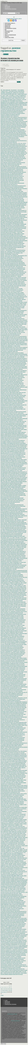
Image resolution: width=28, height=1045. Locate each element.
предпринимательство (6, 697)
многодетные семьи (19, 521)
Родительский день (5, 754)
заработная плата (11, 385)
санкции (8, 773)
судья (2, 834)
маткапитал (14, 491)
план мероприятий (19, 660)
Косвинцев (3, 445)
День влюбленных (15, 313)
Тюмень (10, 864)
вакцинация (12, 202)
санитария (24, 770)
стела (24, 822)
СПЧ (2, 821)
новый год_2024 (9, 584)
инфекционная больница (7, 407)
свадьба (19, 774)
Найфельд (18, 545)
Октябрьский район (18, 604)
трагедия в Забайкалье (17, 853)
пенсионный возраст (18, 648)
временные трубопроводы (7, 243)
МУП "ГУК (14, 537)
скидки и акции (21, 790)
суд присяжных (8, 833)
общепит (24, 595)
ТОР (16, 851)
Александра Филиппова (16, 125)
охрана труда (17, 628)
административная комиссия (12, 114)
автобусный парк (16, 110)
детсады (5, 333)
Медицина (7, 27)
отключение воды (21, 619)
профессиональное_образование (9, 723)
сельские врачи (17, 777)
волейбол (11, 235)
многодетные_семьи (6, 522)
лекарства (7, 465)
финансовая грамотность (7, 914)
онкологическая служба (14, 608)
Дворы (2, 307)
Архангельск (23, 148)
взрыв (20, 216)
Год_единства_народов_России (8, 280)
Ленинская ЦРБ (9, 466)
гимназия (7, 276)
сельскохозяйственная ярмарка (8, 780)
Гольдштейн (4, 283)
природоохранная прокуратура (18, 706)
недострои (23, 562)
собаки (25, 800)
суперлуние (13, 834)
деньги (2, 332)
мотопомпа (18, 530)
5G (6, 96)
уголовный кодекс (18, 868)
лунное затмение (21, 474)
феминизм (21, 904)
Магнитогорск (5, 478)
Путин (18, 730)
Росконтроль (23, 756)
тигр (20, 848)
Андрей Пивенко (20, 135)
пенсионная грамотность (7, 647)
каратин (11, 421)
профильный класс (21, 723)
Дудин (2, 357)
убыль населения (19, 866)
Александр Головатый (10, 121)
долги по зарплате (22, 347)
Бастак (23, 157)
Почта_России (14, 691)
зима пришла (12, 392)
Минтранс (17, 514)
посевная (19, 684)
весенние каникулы (5, 211)
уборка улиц (8, 866)
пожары (5, 675)
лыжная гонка (12, 476)
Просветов (22, 719)
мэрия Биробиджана (6, 541)
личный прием (4, 473)
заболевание (16, 374)
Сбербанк (22, 773)
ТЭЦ (7, 864)
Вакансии (7, 6)
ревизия (3, 740)
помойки (3, 681)
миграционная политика (6, 502)
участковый (18, 890)
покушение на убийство (12, 677)
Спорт (6, 33)
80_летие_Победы (14, 98)
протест (2, 721)
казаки (20, 415)
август (21, 105)
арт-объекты (22, 147)
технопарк (16, 848)
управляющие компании (6, 886)
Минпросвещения (5, 514)
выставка (3, 263)
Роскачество (9, 756)
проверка (11, 711)
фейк (23, 903)
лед (16, 462)
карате (7, 421)
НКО (23, 577)
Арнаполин (16, 147)
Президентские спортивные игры (16, 699)
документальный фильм (6, 347)
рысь (8, 766)
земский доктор (15, 391)
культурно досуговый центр (16, 455)
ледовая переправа (22, 462)
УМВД (14, 875)
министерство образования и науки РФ (17, 508)
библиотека (20, 166)
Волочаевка (3, 236)
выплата (17, 258)
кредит (15, 448)
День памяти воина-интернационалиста (14, 321)
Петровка (14, 655)
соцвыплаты (12, 808)
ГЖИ (25, 272)
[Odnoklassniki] (11, 20)
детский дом (19, 337)
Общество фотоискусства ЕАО (8, 600)
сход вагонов (9, 836)
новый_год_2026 (21, 585)
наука (11, 558)
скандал (15, 789)
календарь (14, 417)
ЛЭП (20, 477)
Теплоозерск (20, 842)
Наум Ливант (16, 558)
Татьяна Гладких (11, 838)
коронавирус (4, 443)
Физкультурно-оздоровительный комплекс (10, 910)
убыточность (4, 867)
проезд (2, 715)
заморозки (21, 383)
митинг (25, 515)
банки (19, 154)
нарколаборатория (5, 552)
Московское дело (20, 529)
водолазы (23, 228)
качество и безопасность (10, 422)
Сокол (25, 804)
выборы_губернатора (12, 254)
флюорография (4, 918)
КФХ (9, 459)
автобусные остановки (20, 109)
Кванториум (15, 424)
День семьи (15, 326)
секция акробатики (8, 777)
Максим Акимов (19, 481)
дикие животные (23, 340)
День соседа (21, 326)
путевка (15, 730)
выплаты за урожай (5, 259)
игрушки (20, 396)
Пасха (20, 640)
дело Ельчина (8, 311)
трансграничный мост (6, 855)
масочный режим (5, 489)
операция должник (15, 611)
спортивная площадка (17, 818)
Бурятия (16, 195)
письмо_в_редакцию (6, 660)
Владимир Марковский (12, 222)
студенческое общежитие (20, 827)
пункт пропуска (9, 730)
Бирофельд (15, 177)
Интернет (20, 406)
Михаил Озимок (14, 517)
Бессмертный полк (14, 165)
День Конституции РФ (13, 317)
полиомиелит (14, 678)
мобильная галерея (16, 522)
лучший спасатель (5, 476)
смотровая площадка (6, 800)
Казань (24, 415)
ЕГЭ (1, 361)
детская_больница (5, 336)
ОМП (13, 607)
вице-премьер (14, 221)
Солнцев (9, 806)
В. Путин (12, 200)
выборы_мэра (16, 255)
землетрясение (4, 391)
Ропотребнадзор (8, 755)
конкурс (2, 439)
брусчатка (16, 192)
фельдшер (16, 904)
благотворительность (6, 185)
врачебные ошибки (5, 242)
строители (14, 826)
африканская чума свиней (7, 153)
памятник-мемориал (10, 633)
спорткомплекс (4, 819)
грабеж (8, 292)
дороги (13, 352)
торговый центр (7, 852)
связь (13, 775)
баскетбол (19, 157)
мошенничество (10, 532)
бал (26, 153)
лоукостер (14, 474)
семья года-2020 (15, 781)
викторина (3, 221)
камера (8, 418)
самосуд (9, 770)
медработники (22, 495)
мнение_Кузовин (14, 518)
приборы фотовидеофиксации (8, 703)
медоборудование (8, 495)
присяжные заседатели (10, 708)
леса (9, 469)
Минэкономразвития (10, 515)
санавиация (14, 770)
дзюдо (13, 340)
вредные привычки (18, 242)
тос (12, 852)
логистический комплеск (14, 473)
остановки (21, 618)
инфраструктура (5, 409)
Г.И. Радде (8, 268)
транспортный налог (22, 858)
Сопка (11, 807)
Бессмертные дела (5, 165)
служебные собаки (17, 796)
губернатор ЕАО (23, 296)
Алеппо (10, 128)
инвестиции (24, 400)
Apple (10, 99)
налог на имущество (18, 547)
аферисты (23, 151)
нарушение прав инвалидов (17, 554)
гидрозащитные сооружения (17, 273)
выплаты (21, 258)
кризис (2, 451)
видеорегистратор (15, 218)
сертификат (18, 784)
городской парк (9, 285)
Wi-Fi (8, 101)
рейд (12, 745)
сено (12, 782)
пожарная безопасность (6, 673)
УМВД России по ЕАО (17, 877)
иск (5, 410)
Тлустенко (16, 849)
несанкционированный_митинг (8, 570)
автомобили (14, 111)
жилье (12, 372)
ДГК (5, 307)
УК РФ (19, 873)
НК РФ (20, 577)
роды (11, 754)
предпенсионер (18, 695)
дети (2, 333)
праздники (8, 693)
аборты (20, 101)
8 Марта (18, 96)
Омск (19, 607)
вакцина (7, 202)
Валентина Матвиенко (10, 205)
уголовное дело (23, 867)
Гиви (5, 273)
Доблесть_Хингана (15, 344)
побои (2, 665)
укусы (16, 874)
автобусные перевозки (6, 110)
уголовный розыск (5, 870)
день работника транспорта (12, 325)
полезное (20, 677)
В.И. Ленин (17, 200)
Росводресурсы (23, 755)
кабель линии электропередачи (14, 414)
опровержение (9, 614)
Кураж (23, 456)
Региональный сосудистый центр (13, 741)
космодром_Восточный (17, 445)
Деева (22, 307)
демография (15, 311)
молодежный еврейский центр (17, 525)
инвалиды (10, 400)
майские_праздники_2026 (13, 480)
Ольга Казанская (5, 607)
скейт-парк (10, 790)
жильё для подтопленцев (7, 373)
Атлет (13, 151)
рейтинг (20, 745)
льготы (17, 477)
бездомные (17, 158)
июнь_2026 (3, 414)
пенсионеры (19, 645)
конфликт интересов (11, 441)
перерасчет (8, 652)
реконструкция (15, 747)
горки (18, 283)
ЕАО (13, 357)
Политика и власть (10, 23)
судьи (23, 833)
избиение (3, 398)
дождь (18, 346)
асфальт (23, 150)
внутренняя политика (13, 226)
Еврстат (25, 359)
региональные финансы (11, 740)
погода (23, 665)
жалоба (24, 363)
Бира (2, 169)
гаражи (2, 270)
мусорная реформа (21, 539)
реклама (9, 747)
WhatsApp (4, 101)
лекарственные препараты (16, 465)
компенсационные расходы (14, 436)
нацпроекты (15, 560)
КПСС (14, 447)
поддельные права (10, 669)
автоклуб (8, 111)
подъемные (17, 671)
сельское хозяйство (18, 778)
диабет (17, 340)
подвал (16, 667)
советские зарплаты (14, 804)
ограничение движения (12, 603)
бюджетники (17, 196)
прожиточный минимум (10, 715)
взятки (2, 218)
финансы (3, 916)
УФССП (13, 890)
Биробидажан (19, 169)
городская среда (16, 284)
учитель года (8, 892)
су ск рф (18, 830)
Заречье (18, 385)
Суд (3, 833)
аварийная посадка (5, 102)
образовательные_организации (11, 593)
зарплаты (3, 387)
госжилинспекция (5, 289)
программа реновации (18, 712)
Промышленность (5, 719)
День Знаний (4, 317)
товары (21, 849)
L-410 (22, 99)
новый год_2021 (19, 582)
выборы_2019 (12, 252)
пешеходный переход (6, 658)
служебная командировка (7, 796)
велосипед (16, 210)
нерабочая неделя (18, 567)
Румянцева (22, 763)
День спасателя (4, 328)
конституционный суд (6, 440)
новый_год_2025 (13, 585)
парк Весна (17, 636)
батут (7, 158)
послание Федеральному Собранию (16, 685)
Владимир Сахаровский (20, 224)
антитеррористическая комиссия (9, 142)
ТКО (12, 849)
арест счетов (6, 147)
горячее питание (14, 287)
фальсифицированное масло (15, 895)
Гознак (18, 280)
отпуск (7, 625)
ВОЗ (11, 232)
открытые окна (4, 622)
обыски (11, 602)
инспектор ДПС (4, 406)
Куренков (7, 458)
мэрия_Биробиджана (16, 541)
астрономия (18, 150)
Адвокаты (3, 114)
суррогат (18, 834)
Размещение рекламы (10, 9)
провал (7, 711)
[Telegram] (9, 20)
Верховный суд (22, 210)
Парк (12, 636)
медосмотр (15, 495)
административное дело (7, 117)
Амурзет (15, 131)
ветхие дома (11, 214)
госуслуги (12, 291)
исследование (4, 413)
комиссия (23, 432)
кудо (14, 454)
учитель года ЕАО (15, 892)
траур (2, 859)
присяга (2, 708)
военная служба (12, 231)
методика (15, 500)
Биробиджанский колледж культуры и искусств (12, 176)
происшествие (4, 717)
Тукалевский (22, 862)
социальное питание (6, 812)
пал (19, 630)
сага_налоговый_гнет (21, 766)
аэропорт (17, 153)
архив (2, 150)
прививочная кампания (21, 703)
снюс (22, 800)
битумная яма (4, 179)
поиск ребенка (14, 675)
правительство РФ (22, 692)
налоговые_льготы (9, 550)
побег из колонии (19, 663)
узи (24, 871)
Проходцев (14, 725)
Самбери (15, 767)
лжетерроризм (4, 471)
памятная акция (19, 632)
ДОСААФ (3, 355)
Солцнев (17, 806)
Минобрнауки (5, 513)
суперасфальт (6, 834)
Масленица (20, 488)
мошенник (23, 530)
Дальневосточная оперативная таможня (15, 299)
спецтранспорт (14, 816)
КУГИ (2, 454)
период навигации (20, 652)
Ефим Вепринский (17, 363)
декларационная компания (7, 310)
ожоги (24, 603)
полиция (18, 680)
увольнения (16, 867)
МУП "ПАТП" (20, 537)
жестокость (10, 369)
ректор (21, 747)
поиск (8, 675)
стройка (2, 827)
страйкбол (17, 825)
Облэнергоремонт (5, 591)
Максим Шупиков (9, 482)
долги (16, 347)
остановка (15, 618)
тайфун (15, 837)
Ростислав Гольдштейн (15, 760)
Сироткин (6, 786)
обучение (19, 595)
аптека (23, 144)
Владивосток (4, 222)
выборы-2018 (23, 255)
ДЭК (7, 357)
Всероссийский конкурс (10, 248)
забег (11, 374)
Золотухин (9, 393)
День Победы (20, 322)
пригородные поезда (10, 704)
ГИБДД (2, 273)
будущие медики (12, 194)
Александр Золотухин (21, 121)
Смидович (13, 799)
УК (26, 871)
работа (18, 732)
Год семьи (16, 278)
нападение (3, 551)
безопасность (10, 161)
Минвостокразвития (5, 506)
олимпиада (7, 606)
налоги (17, 548)
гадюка (12, 268)
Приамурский (17, 701)
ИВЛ (7, 396)
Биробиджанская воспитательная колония (12, 171)
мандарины (15, 485)
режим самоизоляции (7, 744)
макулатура (16, 482)
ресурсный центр (14, 749)
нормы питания (4, 586)
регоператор (16, 743)
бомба (19, 189)
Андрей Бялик (22, 133)
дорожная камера (19, 352)
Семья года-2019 (7, 781)
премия (13, 700)
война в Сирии (20, 233)
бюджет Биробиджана (8, 196)
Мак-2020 (3, 481)
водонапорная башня (16, 229)
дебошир (12, 307)
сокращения (4, 806)
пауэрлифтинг (23, 641)
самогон (23, 767)
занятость (3, 384)
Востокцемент (15, 239)
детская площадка (15, 335)
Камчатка (16, 418)
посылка (19, 688)
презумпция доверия (6, 700)
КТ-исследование (14, 452)
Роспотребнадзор (10, 758)
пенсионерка (13, 645)
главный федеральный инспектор (11, 276)
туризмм (10, 863)
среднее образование (8, 821)
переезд (3, 652)
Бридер (8, 192)
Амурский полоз (4, 132)
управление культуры (14, 884)
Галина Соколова (13, 269)
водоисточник (11, 228)
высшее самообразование (7, 265)
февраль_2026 (4, 899)
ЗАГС (16, 376)
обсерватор (14, 595)
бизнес (24, 166)
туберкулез (16, 862)
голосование (13, 281)
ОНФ (10, 610)
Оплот (2, 613)
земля (9, 391)
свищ (11, 775)
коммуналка (14, 433)
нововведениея (20, 580)
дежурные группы (5, 309)
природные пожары (5, 706)
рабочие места (21, 733)
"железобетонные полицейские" (16, 91)
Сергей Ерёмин (22, 782)
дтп (26, 355)
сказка (11, 789)
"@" (1, 90)
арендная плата (23, 146)
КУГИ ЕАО (5, 454)
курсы (11, 458)
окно (8, 604)
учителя (2, 893)
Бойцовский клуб (15, 188)
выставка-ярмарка (9, 263)
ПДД (17, 643)
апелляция (3, 144)
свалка (23, 774)
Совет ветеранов (10, 803)
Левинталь (14, 461)
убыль (13, 866)
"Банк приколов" (6, 90)
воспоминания (8, 239)
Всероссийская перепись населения (9, 246)
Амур (11, 131)
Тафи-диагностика (20, 838)
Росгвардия (3, 756)
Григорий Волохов (19, 294)
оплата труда (23, 611)
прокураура (19, 718)
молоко (7, 526)
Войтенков (3, 235)
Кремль (13, 450)
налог (11, 547)
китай (19, 426)
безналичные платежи (11, 159)
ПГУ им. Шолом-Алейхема (9, 643)
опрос (14, 614)
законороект (4, 381)
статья (21, 822)
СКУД (21, 793)
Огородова (22, 602)
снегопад (18, 800)
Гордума (15, 283)
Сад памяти (3, 767)
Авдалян (25, 105)
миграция (12, 503)
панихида (21, 633)
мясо (22, 541)
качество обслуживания (6, 424)
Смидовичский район (21, 799)
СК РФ (20, 788)
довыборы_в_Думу (12, 346)
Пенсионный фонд (5, 649)
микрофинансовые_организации (9, 504)
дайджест (3, 299)
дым (5, 357)
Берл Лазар (7, 163)
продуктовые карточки (20, 714)
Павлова (7, 630)
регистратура (4, 743)
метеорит (10, 500)
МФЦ (13, 540)
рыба (9, 764)
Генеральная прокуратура (16, 270)
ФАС (7, 897)
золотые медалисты (17, 393)
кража (17, 447)
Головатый (3, 281)
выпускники (13, 259)
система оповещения (17, 786)
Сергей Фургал (11, 784)
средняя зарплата (18, 821)
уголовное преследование (7, 868)
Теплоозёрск (4, 844)
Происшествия (9, 31)
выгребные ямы (18, 257)
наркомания (13, 552)
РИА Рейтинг (23, 751)
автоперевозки (4, 113)
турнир (14, 863)
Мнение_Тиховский (22, 519)
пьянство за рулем (11, 732)
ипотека (11, 409)
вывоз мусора (10, 257)
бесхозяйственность (6, 166)
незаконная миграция (6, 565)
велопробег (10, 210)
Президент (15, 697)
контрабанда (21, 440)
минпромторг (19, 513)
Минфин (3, 515)
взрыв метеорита (19, 217)
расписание (16, 737)
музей (24, 532)
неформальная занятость (11, 573)
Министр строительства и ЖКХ (12, 511)
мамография (4, 485)
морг (3, 529)
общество (3, 599)
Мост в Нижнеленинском (9, 530)
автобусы (22, 110)
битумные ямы (4, 180)
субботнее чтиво (7, 832)
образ (9, 592)
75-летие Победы (11, 96)
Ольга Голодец (13, 606)
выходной (23, 265)
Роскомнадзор (16, 756)
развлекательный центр (19, 734)
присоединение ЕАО (6, 707)
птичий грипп (8, 729)
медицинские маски (13, 493)
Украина (13, 874)
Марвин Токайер (22, 485)
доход (11, 355)
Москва (14, 529)
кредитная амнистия (22, 448)
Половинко (23, 680)
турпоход (18, 863)
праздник (3, 693)
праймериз (13, 693)
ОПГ (9, 611)
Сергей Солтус (4, 784)
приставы (24, 707)
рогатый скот (17, 752)
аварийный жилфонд (13, 103)
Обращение (22, 593)
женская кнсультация (10, 366)
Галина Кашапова (5, 269)
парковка (22, 636)
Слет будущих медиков (18, 795)
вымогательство (5, 258)
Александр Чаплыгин (6, 125)
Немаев (7, 567)
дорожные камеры (13, 354)
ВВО (17, 206)
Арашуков (3, 146)
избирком (20, 398)
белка (19, 162)
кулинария (18, 454)
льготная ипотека (20, 476)
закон (6, 378)
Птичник (14, 729)
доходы (15, 355)
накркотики (3, 547)
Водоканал (18, 228)
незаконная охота (15, 565)
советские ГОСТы (5, 804)
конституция (14, 440)
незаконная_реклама (8, 566)
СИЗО (22, 785)
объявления (3, 602)
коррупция (22, 444)
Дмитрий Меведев (12, 343)
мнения (12, 521)
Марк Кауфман (11, 487)
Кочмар (8, 447)
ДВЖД (2, 306)
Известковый (4, 399)
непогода (11, 567)
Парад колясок (10, 634)
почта (2, 691)
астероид (12, 150)
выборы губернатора (12, 251)
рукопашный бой (15, 763)
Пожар (25, 671)
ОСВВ (21, 615)
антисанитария (4, 140)
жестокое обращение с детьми (8, 367)
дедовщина (18, 307)
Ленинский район (17, 466)
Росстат (2, 760)
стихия (20, 823)
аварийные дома (23, 102)
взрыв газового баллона (9, 217)
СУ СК (16, 829)
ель (9, 363)
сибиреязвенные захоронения (8, 785)
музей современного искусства (8, 533)
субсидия (23, 832)
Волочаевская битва (11, 236)
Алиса (19, 128)
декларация (17, 310)
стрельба (9, 826)
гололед (8, 281)
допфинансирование (6, 352)
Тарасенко (24, 837)
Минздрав (22, 506)
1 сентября (11, 95)
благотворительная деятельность (9, 184)
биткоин (20, 177)
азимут (10, 118)
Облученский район (17, 589)
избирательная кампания (11, 398)
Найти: (2, 81)
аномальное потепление (12, 136)
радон (7, 734)
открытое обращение (19, 621)
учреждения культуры (10, 893)
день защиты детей (19, 315)
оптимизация (19, 614)
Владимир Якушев (5, 225)
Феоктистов (7, 905)
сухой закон (3, 836)
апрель (20, 144)
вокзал (7, 235)
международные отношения (8, 498)
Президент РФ (4, 699)
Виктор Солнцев (22, 220)
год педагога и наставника (7, 278)
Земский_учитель (5, 392)
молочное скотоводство (15, 526)
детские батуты (14, 336)
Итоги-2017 (15, 413)
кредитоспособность (6, 450)
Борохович (18, 191)
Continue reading (4, 80)
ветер (20, 211)
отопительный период (6, 623)
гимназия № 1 (13, 276)
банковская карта (5, 155)
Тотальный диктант (18, 852)
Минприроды (12, 513)
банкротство (8, 157)
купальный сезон (5, 456)
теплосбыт (12, 845)
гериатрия (21, 272)
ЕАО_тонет (17, 357)
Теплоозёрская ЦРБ (12, 844)
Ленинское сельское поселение (14, 467)
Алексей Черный (5, 128)
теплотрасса (18, 845)
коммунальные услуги (21, 435)
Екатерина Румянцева (6, 362)
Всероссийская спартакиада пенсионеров (13, 246)
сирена (25, 785)
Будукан (24, 192)
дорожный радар (22, 354)
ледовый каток (23, 463)
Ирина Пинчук (16, 409)
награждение (23, 544)
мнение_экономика (5, 521)
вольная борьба (4, 237)
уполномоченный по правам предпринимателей (12, 878)
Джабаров (3, 340)
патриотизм (3, 641)
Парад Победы (18, 634)
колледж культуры (12, 430)
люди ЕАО (24, 477)
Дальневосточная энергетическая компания (11, 300)
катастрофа (16, 421)
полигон (2, 678)
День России (9, 326)
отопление (3, 625)
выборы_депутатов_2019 (7, 255)
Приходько (19, 708)
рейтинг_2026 (4, 747)
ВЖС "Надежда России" (13, 216)
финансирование (22, 912)
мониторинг (17, 528)
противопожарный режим (20, 722)
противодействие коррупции (11, 721)
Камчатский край (23, 418)
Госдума (20, 288)
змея (19, 392)
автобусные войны (10, 109)
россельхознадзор (19, 758)
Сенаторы (8, 782)
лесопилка (3, 470)
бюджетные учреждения (11, 199)
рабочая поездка (12, 733)
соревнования (16, 807)
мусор (14, 539)
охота (12, 628)
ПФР (21, 730)
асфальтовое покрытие (6, 151)
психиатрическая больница (7, 727)
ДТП (24, 355)
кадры (17, 415)
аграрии (18, 113)
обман (23, 591)
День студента (20, 328)
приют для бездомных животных (9, 710)
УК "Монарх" (14, 873)
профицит (3, 725)
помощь (7, 681)
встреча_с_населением (6, 250)
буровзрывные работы (8, 195)
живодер (15, 369)
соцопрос (16, 815)
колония (19, 430)
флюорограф (17, 916)
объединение (19, 600)
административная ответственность (10, 116)
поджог (17, 669)
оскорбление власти (14, 617)
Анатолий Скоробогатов (6, 133)
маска (16, 488)
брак (22, 191)
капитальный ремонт (12, 419)
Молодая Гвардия (5, 525)
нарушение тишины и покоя (7, 555)
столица (24, 823)
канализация (4, 419)
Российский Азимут (16, 759)
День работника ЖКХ (12, 324)
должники (10, 350)
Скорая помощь (16, 793)
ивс (10, 396)
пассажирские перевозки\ (12, 640)
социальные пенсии (5, 814)
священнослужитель (20, 775)
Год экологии (22, 278)
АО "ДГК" (18, 143)
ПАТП (23, 640)
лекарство (3, 466)
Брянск (20, 192)
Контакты (7, 7)
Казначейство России (6, 417)
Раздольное (7, 736)
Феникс (2, 905)
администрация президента (20, 117)
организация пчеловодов (9, 615)
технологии (18, 847)
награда (18, 544)
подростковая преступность (11, 670)
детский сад (7, 339)
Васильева (13, 206)
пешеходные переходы (15, 656)
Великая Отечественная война (13, 209)
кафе (20, 421)
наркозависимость (21, 551)
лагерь (25, 459)
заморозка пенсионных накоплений (9, 383)
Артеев (2, 148)
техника (13, 847)
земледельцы (22, 389)
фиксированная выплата (20, 911)
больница (24, 188)
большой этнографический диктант (9, 189)
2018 (17, 95)
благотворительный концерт (18, 185)
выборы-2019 (4, 257)
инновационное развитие (7, 404)
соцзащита (18, 808)
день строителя (12, 328)
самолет (19, 769)
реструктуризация (5, 749)
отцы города (16, 626)
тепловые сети (4, 842)
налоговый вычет (18, 550)
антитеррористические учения (8, 143)
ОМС (16, 607)
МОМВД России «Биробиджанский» (13, 527)
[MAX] (16, 20)
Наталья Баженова (5, 558)
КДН (7, 425)
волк (15, 235)
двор (23, 306)
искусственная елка (11, 410)
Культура (7, 32)
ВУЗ (16, 250)
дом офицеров (17, 350)
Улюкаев (8, 875)
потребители (4, 689)
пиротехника (13, 659)
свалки (2, 775)
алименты (15, 128)
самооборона (4, 770)
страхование (4, 826)
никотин (16, 577)
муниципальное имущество (13, 536)
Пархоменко (4, 639)
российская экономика (6, 759)
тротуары (23, 859)
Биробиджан (4, 170)
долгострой (19, 348)
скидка (15, 790)
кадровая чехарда (10, 415)
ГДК (9, 270)
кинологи (3, 426)
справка (21, 819)
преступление (4, 701)
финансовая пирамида (18, 914)
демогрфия (21, 311)
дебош (8, 307)
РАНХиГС (10, 737)
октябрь (11, 604)
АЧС (14, 153)
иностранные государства (19, 404)
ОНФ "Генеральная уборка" (18, 610)
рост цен (6, 760)
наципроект (3, 560)
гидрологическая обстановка (8, 274)
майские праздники (21, 478)
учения (22, 890)
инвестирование (17, 400)
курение (3, 458)
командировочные (12, 432)
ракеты (20, 736)
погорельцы (4, 666)
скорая (10, 793)
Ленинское (3, 467)
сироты (10, 786)
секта (2, 777)
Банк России (14, 154)
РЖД (18, 751)
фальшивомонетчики (15, 896)
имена (2, 400)
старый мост (11, 822)
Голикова (24, 280)
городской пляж (17, 285)
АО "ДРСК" (23, 143)
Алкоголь (10, 129)
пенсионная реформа (18, 647)
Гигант (8, 273)
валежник (6, 203)
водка (2, 228)
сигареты (18, 785)
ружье (9, 763)
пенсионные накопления (7, 648)
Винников (8, 221)
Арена (10, 146)
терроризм (8, 847)
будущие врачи (4, 194)
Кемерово (19, 425)
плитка (17, 662)
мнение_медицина (5, 519)
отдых (8, 619)
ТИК (23, 848)
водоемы (5, 228)
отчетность (8, 628)
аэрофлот (22, 153)
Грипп (2, 295)
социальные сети (14, 814)
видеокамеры (7, 218)
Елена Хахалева (4, 363)
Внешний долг (4, 226)
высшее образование (19, 263)
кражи (20, 447)
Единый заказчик (23, 361)
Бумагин (19, 194)
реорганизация (15, 748)
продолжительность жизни (7, 714)
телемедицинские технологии (17, 840)
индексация (19, 403)
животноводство (5, 370)
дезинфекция (12, 309)
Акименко (16, 118)
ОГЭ (19, 603)
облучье (24, 589)
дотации (7, 355)
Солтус (13, 806)
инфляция (20, 407)
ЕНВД (11, 363)
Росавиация (16, 755)
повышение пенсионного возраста (12, 665)
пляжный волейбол (5, 663)
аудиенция (18, 151)
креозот (17, 450)
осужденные (4, 619)
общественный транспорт (20, 597)
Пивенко (13, 658)
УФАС (11, 889)
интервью (15, 406)
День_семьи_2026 (19, 330)
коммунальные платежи (10, 435)
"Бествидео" (14, 90)
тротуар (19, 859)
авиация (10, 107)
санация (19, 770)
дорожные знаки (5, 354)
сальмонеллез (9, 767)
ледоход (3, 465)
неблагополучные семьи (7, 562)
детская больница (12, 333)
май (10, 478)
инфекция (15, 407)
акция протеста (4, 120)
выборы (23, 250)
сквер (19, 789)
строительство (21, 826)
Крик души (6, 451)
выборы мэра (21, 251)
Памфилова (12, 632)
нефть (19, 573)
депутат (6, 332)
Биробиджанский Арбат (17, 173)
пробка (19, 710)
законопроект (20, 380)
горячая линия (6, 287)
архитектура (6, 150)
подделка (3, 669)
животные (11, 370)
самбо (19, 767)
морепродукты (9, 529)
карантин (3, 421)
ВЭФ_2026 (15, 266)
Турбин (2, 863)
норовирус (11, 586)
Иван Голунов (19, 395)
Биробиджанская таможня (19, 172)
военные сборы (20, 231)
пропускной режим (14, 719)
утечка (17, 888)
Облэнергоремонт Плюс (16, 591)
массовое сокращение (14, 489)
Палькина (6, 632)
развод (2, 736)
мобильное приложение (9, 524)
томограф (3, 851)
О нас (6, 5)
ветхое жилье (18, 214)
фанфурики (23, 896)
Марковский (3, 488)
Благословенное (15, 181)
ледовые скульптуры (6, 463)
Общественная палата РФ (7, 597)
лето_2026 (19, 470)
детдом (23, 332)
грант (18, 292)
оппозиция (11, 613)
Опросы (7, 36)
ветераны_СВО (4, 214)
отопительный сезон (17, 623)
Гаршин (6, 270)
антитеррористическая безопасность (17, 140)
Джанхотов (8, 340)
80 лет (22, 96)
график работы (11, 294)
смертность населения (12, 797)
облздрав (9, 589)
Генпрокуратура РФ (13, 272)
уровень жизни (16, 886)
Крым (16, 451)
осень (7, 617)
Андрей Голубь (4, 135)
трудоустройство (5, 862)
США (12, 837)
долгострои (13, 348)
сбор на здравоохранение (10, 774)
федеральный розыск (6, 903)
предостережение (9, 695)
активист (21, 118)
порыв (7, 682)
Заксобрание (10, 381)
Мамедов (12, 484)
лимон (9, 471)
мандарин (9, 485)
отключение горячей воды (7, 621)
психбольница (19, 726)
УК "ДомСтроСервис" (6, 873)
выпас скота (12, 258)
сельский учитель (8, 778)
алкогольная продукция (18, 129)
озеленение (4, 604)
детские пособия (5, 337)
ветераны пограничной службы (13, 213)
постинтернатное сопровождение (9, 688)
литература (14, 471)
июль (19, 413)
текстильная (6, 840)
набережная (11, 543)
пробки (22, 710)
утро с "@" (7, 889)
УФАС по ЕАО (16, 889)
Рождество (23, 754)
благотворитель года (6, 183)
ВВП (19, 206)
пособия (25, 686)
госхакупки (18, 291)
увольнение (10, 867)
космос (25, 445)
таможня (19, 837)
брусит (12, 192)
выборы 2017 (4, 251)
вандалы (8, 206)
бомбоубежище (4, 191)
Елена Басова (14, 362)
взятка (25, 217)
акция (25, 118)
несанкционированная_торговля (9, 569)
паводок (12, 630)
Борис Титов (11, 191)
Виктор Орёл (15, 220)
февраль (22, 897)
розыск (2, 755)
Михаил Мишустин (5, 517)
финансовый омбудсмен (18, 915)
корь (26, 444)
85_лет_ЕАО (3, 99)
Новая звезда (7, 578)
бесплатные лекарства (15, 163)
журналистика (19, 373)
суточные (23, 834)
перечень (13, 652)
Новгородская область (17, 578)
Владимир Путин (10, 224)
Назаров (7, 545)
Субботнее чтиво (9, 37)
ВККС (22, 221)
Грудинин (5, 295)
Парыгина (9, 639)
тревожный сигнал (8, 859)
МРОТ (16, 532)
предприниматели (13, 696)
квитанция (3, 425)
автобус (15, 107)
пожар (21, 671)
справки (25, 819)
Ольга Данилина (21, 606)
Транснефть (13, 856)
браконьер (3, 192)
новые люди (22, 581)
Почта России (6, 691)
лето (15, 470)
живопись (20, 369)
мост (2, 530)
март (7, 488)
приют (23, 708)
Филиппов (9, 912)
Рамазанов (3, 737)
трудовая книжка (9, 860)
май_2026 (14, 478)
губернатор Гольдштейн (12, 296)
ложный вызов (23, 473)
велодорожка (4, 210)
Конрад (6, 439)
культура (7, 455)
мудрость (20, 532)
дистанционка (13, 341)
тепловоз (21, 841)
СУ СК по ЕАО (21, 829)
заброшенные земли (9, 376)
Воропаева (16, 237)
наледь (8, 547)
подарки (3, 667)
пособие (21, 686)
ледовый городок (15, 463)
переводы (22, 651)
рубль (2, 763)
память (17, 633)
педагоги (13, 644)
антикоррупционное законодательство (10, 139)
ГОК (21, 280)
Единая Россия (6, 361)
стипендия (16, 823)
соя (24, 815)
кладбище (18, 428)
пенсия (11, 649)
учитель (3, 892)
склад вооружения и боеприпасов (9, 792)
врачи (11, 242)
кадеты (4, 415)
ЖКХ (6, 29)
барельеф (13, 157)
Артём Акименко (8, 148)
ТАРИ (2, 838)
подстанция (21, 670)
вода (19, 226)
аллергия (3, 131)
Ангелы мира (15, 133)
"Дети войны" (20, 90)
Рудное (5, 763)
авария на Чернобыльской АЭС (11, 105)
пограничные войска (12, 666)
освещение (3, 617)
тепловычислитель (12, 842)
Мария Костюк (4, 487)
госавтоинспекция (5, 288)
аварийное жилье (14, 102)
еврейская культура (11, 358)
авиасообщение (4, 107)
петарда (6, 654)
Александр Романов (11, 124)
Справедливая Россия (13, 819)
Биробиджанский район (6, 177)
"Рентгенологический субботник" (9, 94)
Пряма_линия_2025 (22, 725)
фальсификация (4, 895)
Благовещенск (11, 180)
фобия (12, 918)
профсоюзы (8, 725)
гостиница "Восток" (5, 291)
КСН (8, 452)
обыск (8, 602)
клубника (6, 429)
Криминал (12, 451)
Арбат (7, 146)
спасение (7, 816)
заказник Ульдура (15, 377)
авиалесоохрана (19, 106)
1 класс (3, 95)
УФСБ (24, 889)
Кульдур (3, 455)
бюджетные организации (10, 198)
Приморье (18, 704)
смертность (3, 797)
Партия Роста (20, 637)
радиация (3, 734)
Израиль (22, 399)
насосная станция (20, 556)
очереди (23, 628)
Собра (17, 801)
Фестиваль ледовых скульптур (8, 908)
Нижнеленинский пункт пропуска (9, 574)
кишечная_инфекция (10, 428)
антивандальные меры (13, 137)
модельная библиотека (21, 524)
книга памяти (11, 429)
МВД (26, 491)
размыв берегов (14, 736)
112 (15, 95)
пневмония (12, 663)
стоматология (10, 825)
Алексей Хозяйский (21, 127)
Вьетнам (8, 266)
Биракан (5, 169)
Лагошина (3, 461)
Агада (9, 113)
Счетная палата (17, 836)
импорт (5, 400)
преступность (10, 701)
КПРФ (11, 447)
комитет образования (6, 433)
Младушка (3, 518)
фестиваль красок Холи (16, 907)
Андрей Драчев (12, 135)
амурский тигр (12, 132)
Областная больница (15, 588)
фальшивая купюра (5, 896)
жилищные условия (5, 372)
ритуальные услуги (5, 752)
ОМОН (10, 607)
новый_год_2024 (5, 585)
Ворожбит (11, 237)
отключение (13, 619)
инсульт (10, 406)
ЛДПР (9, 461)
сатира (18, 773)
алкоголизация (4, 129)
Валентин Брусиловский (15, 203)
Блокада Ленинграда (14, 187)
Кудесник (10, 454)
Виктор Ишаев (8, 220)
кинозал (24, 425)
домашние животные (12, 351)
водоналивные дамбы (6, 229)
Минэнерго (18, 515)
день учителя (6, 329)
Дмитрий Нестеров (5, 344)
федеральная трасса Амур (7, 901)
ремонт (2, 748)
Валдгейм (17, 202)
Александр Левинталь (15, 122)
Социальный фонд (9, 815)
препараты (17, 700)
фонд (19, 918)
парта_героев (4, 637)
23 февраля (22, 95)
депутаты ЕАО (17, 332)
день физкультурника (15, 329)
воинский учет (10, 233)
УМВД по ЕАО (19, 875)
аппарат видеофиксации (12, 144)
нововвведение (4, 580)
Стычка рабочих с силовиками (8, 829)
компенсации (4, 436)
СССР (6, 822)
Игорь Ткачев (14, 396)
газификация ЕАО (20, 268)
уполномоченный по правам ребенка (10, 879)
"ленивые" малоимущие (6, 92)
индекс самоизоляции (19, 402)
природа (23, 704)
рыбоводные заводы (20, 764)
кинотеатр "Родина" (10, 426)
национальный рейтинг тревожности (14, 559)
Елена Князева (22, 362)
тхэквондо (3, 864)
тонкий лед (8, 851)
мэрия (25, 540)
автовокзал (3, 111)
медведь (12, 492)
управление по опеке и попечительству (13, 884)
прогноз (16, 711)
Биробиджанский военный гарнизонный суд (11, 174)
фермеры (12, 905)
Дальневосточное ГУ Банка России (9, 302)
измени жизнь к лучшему (13, 399)
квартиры (20, 424)
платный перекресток (6, 662)
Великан (3, 207)
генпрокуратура (4, 272)
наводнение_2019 (11, 544)
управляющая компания (20, 885)
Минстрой (12, 514)
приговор (3, 704)
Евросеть (20, 359)
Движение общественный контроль (13, 306)
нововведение (12, 580)
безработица (14, 162)
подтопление (4, 671)
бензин (23, 162)
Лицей (19, 471)
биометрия (24, 168)
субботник (14, 832)
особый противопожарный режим (12, 617)
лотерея (10, 474)
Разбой (11, 734)
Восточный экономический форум (16, 240)
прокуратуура (12, 718)
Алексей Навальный (11, 127)
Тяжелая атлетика (21, 864)
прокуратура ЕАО (5, 718)
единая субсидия (14, 361)
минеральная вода (15, 506)
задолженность (4, 377)
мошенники (3, 532)
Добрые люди (23, 344)
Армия (11, 147)
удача (8, 871)
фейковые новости (8, 904)
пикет (17, 658)
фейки (2, 904)
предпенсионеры (5, 696)
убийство (3, 866)
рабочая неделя (4, 733)
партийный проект (12, 637)
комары (19, 432)
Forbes (14, 99)
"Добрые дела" (4, 91)
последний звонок (14, 686)
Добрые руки (4, 346)
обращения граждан (6, 595)
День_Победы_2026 (9, 330)
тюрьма (14, 864)
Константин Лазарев (13, 439)
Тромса (15, 859)
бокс (21, 188)
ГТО (25, 295)
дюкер (10, 357)
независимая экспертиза (7, 563)
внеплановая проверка (18, 225)
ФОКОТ (16, 918)
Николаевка (20, 574)
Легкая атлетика (21, 461)
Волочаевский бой (21, 236)
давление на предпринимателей (15, 298)
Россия (23, 759)
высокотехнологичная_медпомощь (15, 262)
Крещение (22, 450)
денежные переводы (6, 313)
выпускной (18, 259)
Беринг (2, 163)
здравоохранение (14, 389)
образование (14, 592)
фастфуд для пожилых (14, 897)
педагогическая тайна (20, 644)
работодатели (23, 732)
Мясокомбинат (4, 543)
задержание (20, 376)
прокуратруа (17, 717)
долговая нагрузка (5, 348)
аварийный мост (23, 103)
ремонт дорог (7, 748)
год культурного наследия (19, 277)
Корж (22, 441)
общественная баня (5, 596)
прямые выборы (11, 726)
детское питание (14, 339)
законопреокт (13, 380)
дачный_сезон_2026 (21, 304)
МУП (21, 536)
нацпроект (9, 560)
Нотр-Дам (16, 586)
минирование (4, 508)
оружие (18, 615)
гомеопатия (10, 283)
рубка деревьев (19, 762)
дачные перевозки (11, 304)
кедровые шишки (12, 425)
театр (2, 840)
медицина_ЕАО (4, 493)
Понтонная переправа (14, 681)
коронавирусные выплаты (13, 443)
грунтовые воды (12, 295)
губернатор (3, 296)
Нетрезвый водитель (15, 571)
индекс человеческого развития (8, 403)
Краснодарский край (8, 448)
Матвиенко (23, 489)
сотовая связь (23, 807)
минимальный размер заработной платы (11, 507)
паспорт (14, 639)
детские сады (12, 337)
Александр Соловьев (21, 124)
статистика (17, 822)
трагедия (8, 853)
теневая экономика (14, 841)
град (11, 292)
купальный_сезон (13, 456)
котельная (3, 447)
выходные (3, 266)
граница (15, 292)
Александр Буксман (13, 120)
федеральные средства (19, 901)
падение (16, 630)
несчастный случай (5, 571)
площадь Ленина (23, 662)
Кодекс (6, 430)
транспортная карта (12, 858)
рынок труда (4, 766)
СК (13, 788)
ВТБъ (13, 250)
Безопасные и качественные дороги (11, 161)
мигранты (20, 500)
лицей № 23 (24, 471)
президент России (22, 697)
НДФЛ (20, 560)
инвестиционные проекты (7, 402)
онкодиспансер (4, 608)
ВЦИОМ (19, 250)
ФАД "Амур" (19, 893)
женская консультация (21, 366)
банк (2, 154)
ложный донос (4, 474)
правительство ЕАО (13, 692)
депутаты (10, 332)
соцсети (21, 815)
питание (13, 660)
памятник (3, 633)
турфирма (23, 863)
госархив (11, 288)
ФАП (2, 897)
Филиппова (15, 912)
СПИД (19, 816)
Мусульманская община (6, 540)
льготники (3, 477)
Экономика (8, 24)
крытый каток (20, 451)
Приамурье (24, 701)
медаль (2, 492)
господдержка (12, 289)
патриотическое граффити (13, 641)
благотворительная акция (17, 183)
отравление (12, 625)
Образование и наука (10, 28)
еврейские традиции (6, 359)
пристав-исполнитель (16, 707)
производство (19, 715)
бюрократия (7, 200)
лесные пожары (21, 469)
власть (11, 225)
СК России (16, 788)
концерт (19, 441)
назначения (12, 545)
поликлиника (7, 678)
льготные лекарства (11, 477)
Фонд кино (24, 918)
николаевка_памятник (6, 576)
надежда (3, 545)
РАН (7, 737)
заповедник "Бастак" (18, 384)
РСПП (13, 762)
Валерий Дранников (21, 205)
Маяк (23, 491)
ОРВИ (2, 615)
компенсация (24, 436)
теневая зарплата (5, 841)
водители (23, 226)
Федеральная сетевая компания (15, 900)
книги (16, 429)
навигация (22, 543)
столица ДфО (4, 825)
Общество (7, 25)
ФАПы (4, 897)
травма (4, 853)
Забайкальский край (5, 374)
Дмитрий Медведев (22, 343)
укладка (9, 874)
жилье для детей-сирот (20, 372)
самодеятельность (5, 769)
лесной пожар (13, 469)
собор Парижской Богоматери (8, 801)
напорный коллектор (11, 551)
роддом (22, 752)
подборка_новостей (10, 667)
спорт (22, 816)
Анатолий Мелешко (20, 132)
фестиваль (18, 905)
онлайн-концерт (5, 610)
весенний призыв (14, 211)
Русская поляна (4, 764)
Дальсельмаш (15, 303)
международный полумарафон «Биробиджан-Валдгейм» (12, 498)
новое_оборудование (13, 581)
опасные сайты (4, 611)
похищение (23, 689)
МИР (22, 515)
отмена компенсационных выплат (16, 622)
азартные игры (4, 118)
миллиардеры (20, 504)
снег (14, 800)
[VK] (13, 20)
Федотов (13, 903)
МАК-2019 (23, 480)
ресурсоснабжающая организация (9, 751)
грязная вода (20, 295)
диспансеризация (5, 341)
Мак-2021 (7, 481)
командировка (4, 432)
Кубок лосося (22, 452)
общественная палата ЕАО (17, 596)
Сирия (2, 786)
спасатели (3, 816)
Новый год (12, 582)
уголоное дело (13, 870)
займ (9, 377)
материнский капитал (6, 491)
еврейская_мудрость (21, 358)
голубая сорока (20, 281)
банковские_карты (13, 155)
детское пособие (23, 339)
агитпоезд (13, 113)
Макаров (12, 481)
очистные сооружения (15, 629)
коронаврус (23, 443)
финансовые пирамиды (6, 915)
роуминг (6, 762)
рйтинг (12, 752)
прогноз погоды (22, 711)
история (9, 413)
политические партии (10, 680)
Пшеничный (4, 732)
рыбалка (13, 764)
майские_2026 (4, 480)
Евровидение (14, 359)
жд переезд (3, 365)
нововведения (4, 581)
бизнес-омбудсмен (17, 168)
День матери (10, 318)
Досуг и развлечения (10, 34)
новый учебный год (18, 584)
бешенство (14, 166)
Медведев (7, 492)
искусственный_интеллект (7, 411)
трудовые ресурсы (18, 860)
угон (21, 870)
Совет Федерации (19, 803)
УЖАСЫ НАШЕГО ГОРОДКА (16, 871)
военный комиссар (5, 232)
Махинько (19, 491)
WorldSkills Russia (14, 101)
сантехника (13, 773)
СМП (12, 800)
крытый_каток (4, 452)
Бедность (11, 158)
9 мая (7, 99)
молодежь (3, 526)
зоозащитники (4, 395)
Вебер (22, 206)
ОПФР (24, 614)
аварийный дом (4, 103)
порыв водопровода (14, 682)
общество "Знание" (10, 599)
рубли (24, 762)
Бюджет (20, 195)
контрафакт (3, 441)
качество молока (20, 422)
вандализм (3, 206)
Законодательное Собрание (15, 378)
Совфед (21, 804)
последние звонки (5, 686)
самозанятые (13, 769)
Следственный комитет (6, 795)
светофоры (7, 775)
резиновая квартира (18, 744)
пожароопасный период (11, 674)
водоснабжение (4, 231)
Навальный (17, 543)
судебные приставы (17, 833)
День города (8, 314)
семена (18, 780)
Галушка (20, 269)
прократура (11, 717)
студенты (11, 827)
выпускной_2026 (5, 261)
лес (7, 469)
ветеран (24, 211)
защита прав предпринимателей (9, 388)
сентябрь (15, 782)
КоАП (21, 429)
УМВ (12, 875)
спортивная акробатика (6, 818)
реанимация (21, 738)
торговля (19, 851)
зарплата (22, 385)
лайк (7, 461)
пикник (21, 658)
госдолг (16, 288)
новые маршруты (5, 582)
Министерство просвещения (8, 510)
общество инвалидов (20, 599)
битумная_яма (10, 179)
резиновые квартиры (6, 745)
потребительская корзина (13, 689)
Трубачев (3, 860)
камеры (12, 418)
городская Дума (8, 284)
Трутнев (11, 862)
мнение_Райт (13, 519)
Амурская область (21, 131)
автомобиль (20, 111)
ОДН (21, 603)
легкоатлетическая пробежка (8, 462)
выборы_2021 (19, 252)
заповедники (4, 385)
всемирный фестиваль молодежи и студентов (12, 244)
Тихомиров (8, 849)
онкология (22, 608)
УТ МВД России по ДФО (9, 888)
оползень (6, 613)
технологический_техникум (7, 848)
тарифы (5, 838)
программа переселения (6, 712)
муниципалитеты (9, 534)
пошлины (20, 691)
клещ (22, 428)
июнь (22, 413)
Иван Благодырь (12, 395)
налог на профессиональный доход (13, 547)
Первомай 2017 (9, 651)
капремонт (20, 419)
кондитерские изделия (21, 437)
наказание (23, 545)
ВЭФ (11, 266)
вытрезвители (17, 265)
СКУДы (25, 793)
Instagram (18, 99)
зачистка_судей (23, 387)
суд (1, 833)
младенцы (20, 517)
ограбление (3, 603)
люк (1, 478)
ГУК (1, 298)
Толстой (25, 849)
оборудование (4, 592)
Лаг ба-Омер (20, 459)
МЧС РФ (20, 540)
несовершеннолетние (21, 570)
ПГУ (2, 643)
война (15, 233)
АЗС (13, 118)
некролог (16, 566)
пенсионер (7, 645)
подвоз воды (21, 667)
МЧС (16, 540)
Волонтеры (20, 235)
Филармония (4, 912)
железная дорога (10, 365)
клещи (2, 429)
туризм (6, 863)
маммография (17, 484)
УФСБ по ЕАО (4, 890)
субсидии (19, 832)
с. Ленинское (13, 766)
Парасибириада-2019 (6, 636)
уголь (18, 870)
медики (16, 492)
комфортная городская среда (8, 437)
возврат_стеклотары (17, 232)
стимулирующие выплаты (7, 823)
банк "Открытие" (7, 154)
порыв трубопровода (12, 684)
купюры (20, 456)
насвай (9, 556)
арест (2, 147)
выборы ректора (5, 252)
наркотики (7, 554)
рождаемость (16, 754)
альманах (7, 131)
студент (6, 827)
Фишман (7, 916)
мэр (23, 540)
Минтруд (22, 514)
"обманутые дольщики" (18, 92)
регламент (10, 743)
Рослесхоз (3, 758)
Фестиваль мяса (20, 908)
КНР (19, 429)
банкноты (23, 154)
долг (13, 347)
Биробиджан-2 (10, 170)
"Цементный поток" (22, 94)
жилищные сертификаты (20, 370)
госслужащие (19, 289)
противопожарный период (7, 722)
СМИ (9, 799)
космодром (9, 445)
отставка (17, 625)
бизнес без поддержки (6, 168)
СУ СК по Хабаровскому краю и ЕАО (13, 829)
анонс (5, 137)
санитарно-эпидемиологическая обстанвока (11, 771)
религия (25, 747)
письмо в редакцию (22, 659)
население (13, 556)
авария (2, 105)
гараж (23, 269)
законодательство (5, 380)
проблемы (3, 711)
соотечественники (5, 807)
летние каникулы (10, 470)
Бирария (9, 169)
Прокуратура (23, 717)
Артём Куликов (16, 148)
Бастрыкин (3, 158)
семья (21, 780)
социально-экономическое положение (17, 811)
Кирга (16, 426)
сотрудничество (5, 808)
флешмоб (11, 916)
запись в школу (9, 384)
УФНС (20, 889)
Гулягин (4, 298)
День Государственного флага (19, 314)
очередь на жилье (5, 629)
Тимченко (3, 849)
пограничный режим (22, 666)
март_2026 (12, 488)
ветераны (3, 213)
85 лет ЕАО (22, 98)
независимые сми (17, 563)
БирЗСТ (14, 169)
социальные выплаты (16, 812)
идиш (23, 396)
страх (21, 825)
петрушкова (20, 655)
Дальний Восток (8, 303)
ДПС (18, 355)
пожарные (15, 673)
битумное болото (18, 179)
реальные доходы (13, 738)
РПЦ (10, 762)
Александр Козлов (5, 122)
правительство (4, 692)
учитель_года (23, 892)
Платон (13, 662)
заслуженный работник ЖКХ (12, 387)
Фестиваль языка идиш (6, 910)
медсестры (3, 496)
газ (15, 268)
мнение (8, 518)
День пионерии (13, 322)
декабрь (18, 309)
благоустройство (5, 187)
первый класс (16, 651)
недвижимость (16, 562)
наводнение (4, 544)
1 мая (6, 95)
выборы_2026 (4, 254)
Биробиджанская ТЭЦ (6, 173)
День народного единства (12, 320)
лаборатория (13, 459)
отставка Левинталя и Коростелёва (13, 625)
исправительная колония (19, 411)
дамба (20, 303)
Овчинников (16, 602)
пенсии (2, 645)
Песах (2, 654)
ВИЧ (19, 221)
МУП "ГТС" (9, 537)
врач (26, 240)
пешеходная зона (5, 656)
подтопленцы (10, 671)
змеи (17, 392)
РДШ (7, 738)
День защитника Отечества (7, 315)
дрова (21, 355)
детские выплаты (22, 336)
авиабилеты (3, 106)
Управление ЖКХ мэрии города (13, 882)
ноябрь (21, 586)
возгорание (3, 233)
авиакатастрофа (10, 106)
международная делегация (13, 496)
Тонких (13, 851)
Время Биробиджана (19, 243)
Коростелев (3, 444)
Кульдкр (23, 454)
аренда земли (15, 146)
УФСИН (9, 890)
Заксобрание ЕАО (17, 381)
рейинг (16, 745)
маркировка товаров (20, 487)
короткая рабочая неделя (12, 444)
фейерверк (19, 903)
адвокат (23, 113)
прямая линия (4, 726)
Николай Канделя (9, 577)
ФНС (9, 918)
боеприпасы (8, 188)
